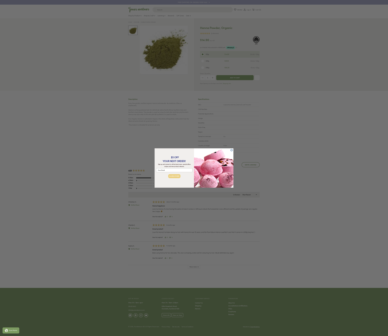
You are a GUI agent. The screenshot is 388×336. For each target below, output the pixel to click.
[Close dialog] (232, 150)
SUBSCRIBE (174, 176)
